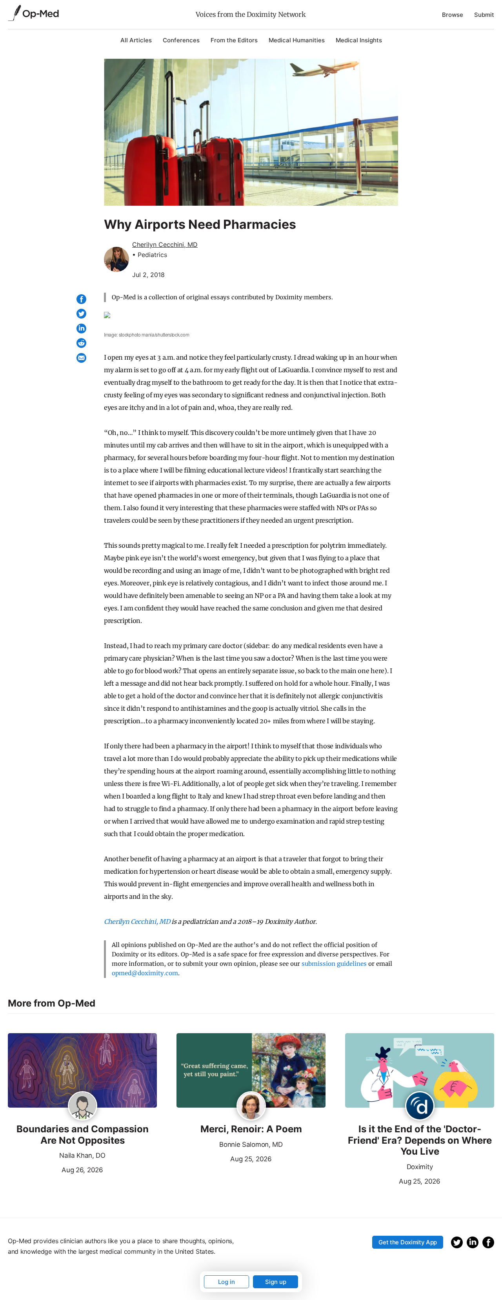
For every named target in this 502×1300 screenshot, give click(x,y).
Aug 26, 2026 (55, 1169)
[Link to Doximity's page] (420, 1106)
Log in (226, 1282)
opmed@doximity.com (145, 973)
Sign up (275, 1282)
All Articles (136, 40)
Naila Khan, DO (82, 1155)
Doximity (420, 1167)
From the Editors (234, 40)
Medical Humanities (297, 40)
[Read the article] (82, 1071)
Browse (452, 15)
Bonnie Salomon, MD (250, 1144)
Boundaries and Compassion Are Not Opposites (82, 1135)
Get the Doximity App (407, 1242)
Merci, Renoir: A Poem (251, 1129)
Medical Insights (359, 40)
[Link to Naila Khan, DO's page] (82, 1106)
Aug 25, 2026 (224, 1158)
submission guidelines (334, 963)
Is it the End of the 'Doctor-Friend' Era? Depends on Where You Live (420, 1140)
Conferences (181, 40)
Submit (484, 15)
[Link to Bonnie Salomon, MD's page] (251, 1106)
